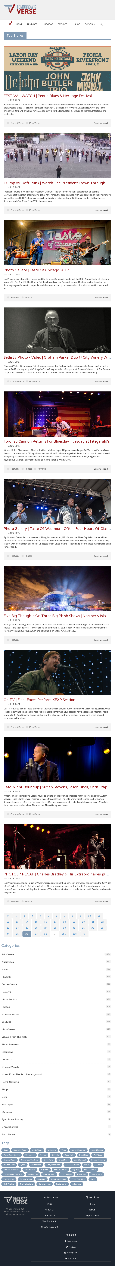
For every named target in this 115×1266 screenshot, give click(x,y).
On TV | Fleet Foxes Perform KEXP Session (39, 700)
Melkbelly (52, 1150)
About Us (50, 1210)
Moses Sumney (72, 1165)
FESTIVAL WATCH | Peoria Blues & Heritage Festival (48, 96)
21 (92, 922)
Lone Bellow (9, 1179)
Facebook (71, 1241)
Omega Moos (26, 1179)
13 (17, 922)
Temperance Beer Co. (13, 1174)
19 (74, 922)
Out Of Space (90, 1169)
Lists (4, 1096)
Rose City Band (20, 1150)
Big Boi (75, 1169)
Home (19, 24)
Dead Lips (83, 1155)
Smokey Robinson (11, 1169)
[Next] (84, 934)
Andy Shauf (37, 1150)
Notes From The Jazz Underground (22, 1074)
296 (75, 934)
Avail (93, 1179)
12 (8, 922)
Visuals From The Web (14, 1036)
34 (8, 934)
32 (92, 928)
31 (83, 928)
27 (45, 928)
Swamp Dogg (9, 1160)
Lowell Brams (97, 1150)
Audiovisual (8, 961)
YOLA (86, 1165)
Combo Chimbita (58, 1179)
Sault (6, 1150)
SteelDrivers (96, 1174)
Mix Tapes (7, 1104)
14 (26, 922)
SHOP (77, 24)
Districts (55, 1155)
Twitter (72, 1247)
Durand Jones (45, 1184)
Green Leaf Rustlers (29, 1160)
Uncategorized (10, 1126)
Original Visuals (10, 1067)
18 (64, 922)
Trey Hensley (66, 1174)
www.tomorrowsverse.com (17, 1211)
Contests (7, 1059)
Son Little (41, 1179)
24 (17, 928)
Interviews (7, 1051)
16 (45, 922)
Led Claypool (80, 1160)
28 (55, 928)
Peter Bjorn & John (12, 1155)
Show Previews (10, 1044)
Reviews (48, 24)
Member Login (49, 1221)
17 (55, 922)
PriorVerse (34, 123)
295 (64, 934)
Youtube (72, 1258)
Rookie (43, 1155)
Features (32, 24)
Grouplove (29, 1155)
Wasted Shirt (9, 1165)
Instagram (72, 1253)
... (54, 934)
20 (83, 922)
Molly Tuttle (33, 1174)
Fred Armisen (49, 1174)
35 (17, 934)
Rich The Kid (9, 1184)
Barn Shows (8, 1134)
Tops (64, 1150)
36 (26, 934)
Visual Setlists (9, 999)
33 (102, 928)
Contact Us (50, 1215)
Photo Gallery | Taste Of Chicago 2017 (36, 270)
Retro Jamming (10, 1081)
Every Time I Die (78, 1179)
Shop (5, 1089)
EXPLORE (62, 24)
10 (89, 916)
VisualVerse (8, 1029)
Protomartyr (61, 1184)
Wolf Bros (98, 1155)
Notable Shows (10, 1014)
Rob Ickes (81, 1174)
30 (74, 928)
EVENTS (89, 24)
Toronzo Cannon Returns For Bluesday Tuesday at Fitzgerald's (57, 441)
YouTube (6, 1021)
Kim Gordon (30, 1169)
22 (102, 922)
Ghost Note (63, 1160)
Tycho (22, 1165)
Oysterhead (36, 1165)
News (5, 969)
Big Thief (45, 1169)
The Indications (26, 1184)
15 (36, 922)
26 (36, 928)
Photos (28, 297)
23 (8, 928)
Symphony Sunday (12, 1119)
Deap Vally (69, 1155)
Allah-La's (76, 1184)
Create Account (49, 1227)
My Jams (7, 1112)
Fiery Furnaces (60, 1169)
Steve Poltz (48, 1160)
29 (64, 928)
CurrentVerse (17, 123)
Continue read (100, 123)
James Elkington (78, 1150)
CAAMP (98, 1165)
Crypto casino (92, 1215)
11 (99, 916)
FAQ (49, 1204)
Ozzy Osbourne (53, 1165)
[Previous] (8, 916)
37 (36, 934)
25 (26, 928)
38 (45, 934)
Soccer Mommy (98, 1160)
